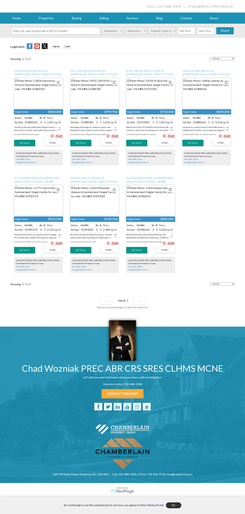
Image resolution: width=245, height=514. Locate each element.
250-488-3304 (23, 159)
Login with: (17, 46)
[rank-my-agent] (147, 406)
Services (132, 18)
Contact (186, 18)
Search (225, 30)
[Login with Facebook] (29, 48)
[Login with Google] (37, 48)
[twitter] (108, 406)
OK (174, 505)
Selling (104, 18)
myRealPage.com (122, 491)
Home (16, 18)
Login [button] (67, 46)
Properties (46, 18)
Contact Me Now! (122, 394)
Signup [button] (56, 46)
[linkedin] (118, 406)
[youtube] (127, 406)
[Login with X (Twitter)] (45, 48)
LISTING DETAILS (24, 143)
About (214, 18)
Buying (76, 18)
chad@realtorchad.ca (210, 6)
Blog (159, 18)
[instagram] (137, 406)
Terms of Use (155, 504)
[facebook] (98, 406)
